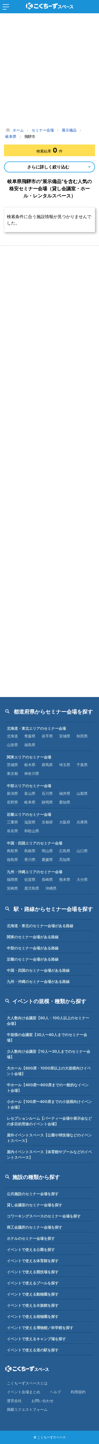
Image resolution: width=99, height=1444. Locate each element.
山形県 (12, 744)
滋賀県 (29, 822)
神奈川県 (31, 773)
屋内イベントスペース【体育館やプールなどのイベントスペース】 (49, 1154)
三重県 (12, 822)
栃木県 (29, 764)
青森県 (29, 736)
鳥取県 (12, 850)
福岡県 (12, 879)
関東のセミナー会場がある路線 (33, 937)
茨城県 (12, 764)
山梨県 (82, 793)
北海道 (12, 736)
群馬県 (47, 764)
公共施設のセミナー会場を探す (33, 1193)
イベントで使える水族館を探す (33, 1305)
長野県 (12, 802)
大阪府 (64, 822)
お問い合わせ (42, 1400)
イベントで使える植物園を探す (33, 1316)
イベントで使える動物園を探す (33, 1294)
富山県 (29, 793)
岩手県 (47, 736)
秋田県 (82, 736)
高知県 (64, 859)
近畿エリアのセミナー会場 (29, 814)
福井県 (64, 793)
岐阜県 (29, 802)
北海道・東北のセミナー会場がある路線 (40, 925)
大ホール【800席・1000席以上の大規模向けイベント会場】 (49, 1071)
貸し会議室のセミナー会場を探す (34, 1205)
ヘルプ (55, 1392)
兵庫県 (82, 822)
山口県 (82, 850)
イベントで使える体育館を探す (33, 1260)
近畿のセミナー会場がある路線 (33, 959)
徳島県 (12, 859)
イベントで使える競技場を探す (33, 1271)
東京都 (12, 773)
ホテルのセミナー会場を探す (31, 1238)
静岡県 (47, 802)
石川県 (47, 793)
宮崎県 (12, 888)
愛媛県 (47, 859)
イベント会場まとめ (23, 1392)
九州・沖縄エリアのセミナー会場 (34, 871)
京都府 (47, 822)
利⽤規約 (78, 1392)
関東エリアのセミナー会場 (29, 757)
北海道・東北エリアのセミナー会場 (36, 728)
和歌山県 (31, 831)
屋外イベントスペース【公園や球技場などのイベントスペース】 (49, 1138)
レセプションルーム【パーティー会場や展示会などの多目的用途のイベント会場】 (49, 1121)
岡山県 (47, 850)
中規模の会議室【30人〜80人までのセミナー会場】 (47, 1037)
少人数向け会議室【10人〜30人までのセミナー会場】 (48, 1054)
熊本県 (64, 879)
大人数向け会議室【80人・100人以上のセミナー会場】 (48, 1021)
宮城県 (64, 736)
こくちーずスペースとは (27, 1383)
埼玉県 (64, 764)
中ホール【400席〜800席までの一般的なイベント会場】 (48, 1087)
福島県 (29, 744)
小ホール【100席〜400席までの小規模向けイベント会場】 (49, 1104)
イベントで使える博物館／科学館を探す (40, 1327)
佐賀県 (29, 879)
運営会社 (14, 1400)
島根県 (29, 850)
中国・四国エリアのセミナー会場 (34, 843)
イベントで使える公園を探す (31, 1249)
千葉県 (82, 764)
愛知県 (64, 802)
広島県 (64, 850)
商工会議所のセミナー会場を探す (34, 1227)
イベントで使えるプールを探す (33, 1283)
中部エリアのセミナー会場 (29, 785)
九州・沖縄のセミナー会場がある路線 (38, 981)
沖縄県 (50, 888)
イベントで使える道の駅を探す (33, 1350)
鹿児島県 (31, 888)
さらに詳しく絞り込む (48, 166)
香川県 (29, 859)
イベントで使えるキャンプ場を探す (36, 1338)
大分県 (82, 879)
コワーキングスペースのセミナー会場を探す (44, 1216)
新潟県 (12, 793)
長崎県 (47, 879)
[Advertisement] (49, 71)
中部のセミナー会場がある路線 (33, 948)
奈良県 (12, 831)
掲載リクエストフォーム (27, 1409)
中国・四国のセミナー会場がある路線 (38, 970)
